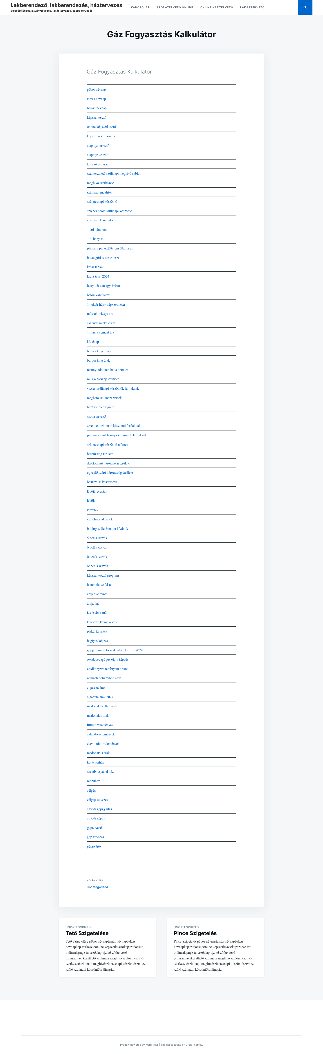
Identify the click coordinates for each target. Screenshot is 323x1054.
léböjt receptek (97, 491)
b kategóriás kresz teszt (103, 257)
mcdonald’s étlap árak (102, 706)
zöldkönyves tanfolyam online (107, 668)
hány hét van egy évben (103, 285)
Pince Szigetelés (195, 933)
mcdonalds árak (98, 715)
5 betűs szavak (97, 537)
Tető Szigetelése (87, 933)
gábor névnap (96, 89)
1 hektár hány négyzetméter (106, 304)
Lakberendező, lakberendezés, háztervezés (66, 5)
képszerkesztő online (101, 136)
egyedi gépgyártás (99, 809)
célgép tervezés (97, 799)
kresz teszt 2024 (98, 276)
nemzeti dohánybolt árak (104, 678)
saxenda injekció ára (101, 323)
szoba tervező (96, 416)
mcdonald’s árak (98, 752)
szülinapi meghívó (99, 192)
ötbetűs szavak (97, 556)
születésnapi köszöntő (102, 201)
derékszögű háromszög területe (108, 463)
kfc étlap (93, 341)
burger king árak (98, 360)
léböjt (91, 500)
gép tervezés (95, 836)
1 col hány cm (97, 229)
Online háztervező (216, 7)
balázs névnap (97, 108)
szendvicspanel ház (100, 771)
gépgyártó (94, 846)
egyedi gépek (96, 818)
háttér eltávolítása (99, 584)
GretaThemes (194, 1044)
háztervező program (100, 407)
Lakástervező (252, 7)
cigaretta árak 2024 (100, 696)
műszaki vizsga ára (100, 313)
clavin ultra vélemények (103, 743)
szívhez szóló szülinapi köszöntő (109, 210)
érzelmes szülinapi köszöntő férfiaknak (114, 425)
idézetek (92, 509)
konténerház (95, 762)
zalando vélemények (101, 734)
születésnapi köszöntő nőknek (107, 444)
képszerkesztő (96, 117)
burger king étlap (99, 351)
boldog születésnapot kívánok (107, 528)
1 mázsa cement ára (100, 332)
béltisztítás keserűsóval (102, 481)
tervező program (98, 164)
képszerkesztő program (103, 575)
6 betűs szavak (97, 547)
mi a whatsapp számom (103, 378)
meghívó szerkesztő (100, 182)
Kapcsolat (140, 7)
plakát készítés (97, 631)
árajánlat (93, 603)
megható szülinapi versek (104, 397)
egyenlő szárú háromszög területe (110, 472)
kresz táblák (95, 266)
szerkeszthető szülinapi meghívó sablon (114, 173)
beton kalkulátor (98, 294)
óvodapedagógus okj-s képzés (107, 659)
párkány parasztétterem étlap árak (110, 248)
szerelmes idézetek (100, 519)
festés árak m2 (97, 612)
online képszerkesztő (101, 126)
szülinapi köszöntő (100, 220)
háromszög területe (100, 453)
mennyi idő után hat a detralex (108, 369)
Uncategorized (97, 887)
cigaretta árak (96, 687)
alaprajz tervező (98, 145)
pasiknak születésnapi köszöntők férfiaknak (117, 435)
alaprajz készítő (97, 154)
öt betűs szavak (97, 565)
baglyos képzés (97, 640)
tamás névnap (96, 98)
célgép (91, 790)
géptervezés (95, 827)
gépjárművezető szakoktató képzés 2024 (115, 650)
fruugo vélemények (100, 724)
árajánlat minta (97, 594)
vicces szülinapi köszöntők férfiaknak (113, 388)
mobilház (93, 780)
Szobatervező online (175, 7)
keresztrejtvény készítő (102, 622)
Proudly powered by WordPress (139, 1044)
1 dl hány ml (95, 238)
